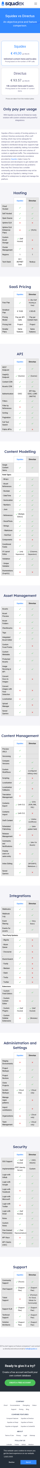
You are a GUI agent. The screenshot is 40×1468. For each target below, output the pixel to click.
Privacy (18, 1435)
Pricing (21, 1409)
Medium (31, 1444)
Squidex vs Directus (27, 1418)
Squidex (14, 159)
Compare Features (12, 1418)
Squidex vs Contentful (28, 1426)
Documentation (15, 1405)
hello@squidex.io (31, 1349)
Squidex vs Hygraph (11, 1426)
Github (24, 1444)
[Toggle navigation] (36, 4)
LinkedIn (9, 1444)
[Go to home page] (12, 3)
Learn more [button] (8, 1456)
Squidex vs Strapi (12, 1422)
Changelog (26, 1405)
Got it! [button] (28, 1462)
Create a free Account (20, 1383)
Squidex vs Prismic (27, 1422)
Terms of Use (9, 1435)
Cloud (5, 1405)
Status (34, 1405)
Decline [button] (11, 1462)
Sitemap (32, 1435)
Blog (27, 1409)
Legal (25, 1435)
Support (13, 1409)
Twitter (17, 1444)
